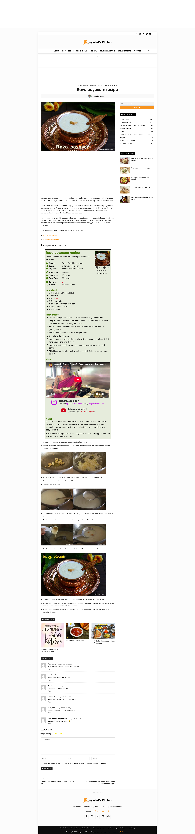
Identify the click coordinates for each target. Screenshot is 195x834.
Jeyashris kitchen (86, 412)
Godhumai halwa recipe (75, 640)
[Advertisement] (61, 14)
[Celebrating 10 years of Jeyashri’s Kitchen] (52, 635)
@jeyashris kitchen (74, 404)
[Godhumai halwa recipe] (77, 631)
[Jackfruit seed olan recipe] (125, 190)
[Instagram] (140, 34)
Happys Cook (52, 697)
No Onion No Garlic (81, 51)
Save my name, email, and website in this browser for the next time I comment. (74, 763)
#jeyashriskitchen (96, 404)
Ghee (56, 298)
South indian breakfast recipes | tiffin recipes (103, 642)
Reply (49, 669)
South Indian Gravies (108, 51)
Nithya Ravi (52, 708)
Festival (94, 51)
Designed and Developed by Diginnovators (116, 832)
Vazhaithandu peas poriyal (140, 168)
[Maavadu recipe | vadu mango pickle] (125, 199)
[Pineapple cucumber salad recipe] (125, 180)
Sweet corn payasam (51, 239)
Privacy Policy (131, 828)
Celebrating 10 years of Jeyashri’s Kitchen (49, 650)
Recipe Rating (45, 734)
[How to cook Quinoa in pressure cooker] (125, 160)
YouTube (137, 51)
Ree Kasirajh (52, 664)
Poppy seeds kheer (50, 235)
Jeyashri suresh (99, 96)
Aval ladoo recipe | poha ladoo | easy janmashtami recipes (100, 782)
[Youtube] (150, 34)
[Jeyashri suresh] (89, 96)
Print (100, 268)
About (56, 51)
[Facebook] (136, 34)
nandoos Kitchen (54, 675)
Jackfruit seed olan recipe (140, 187)
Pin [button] (107, 268)
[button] (149, 51)
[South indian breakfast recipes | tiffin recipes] (103, 631)
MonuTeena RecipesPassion (58, 719)
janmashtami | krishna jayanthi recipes (90, 85)
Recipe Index (66, 51)
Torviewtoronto (54, 686)
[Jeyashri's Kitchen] (97, 42)
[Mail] (143, 34)
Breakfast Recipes (125, 51)
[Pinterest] (146, 34)
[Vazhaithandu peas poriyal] (125, 170)
